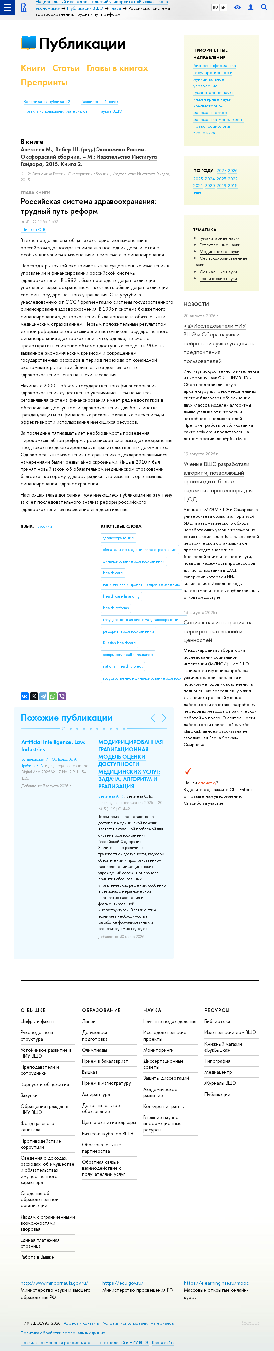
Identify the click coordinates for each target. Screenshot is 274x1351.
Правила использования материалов (55, 111)
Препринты (44, 82)
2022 (233, 179)
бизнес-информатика (214, 65)
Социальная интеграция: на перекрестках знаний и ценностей (218, 631)
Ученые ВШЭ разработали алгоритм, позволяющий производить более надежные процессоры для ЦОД (218, 481)
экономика (204, 133)
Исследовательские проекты (164, 1035)
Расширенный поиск (99, 101)
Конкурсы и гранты (164, 1106)
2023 (221, 179)
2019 (221, 185)
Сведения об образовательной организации (40, 1199)
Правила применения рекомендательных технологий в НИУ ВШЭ (85, 1342)
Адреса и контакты (82, 1323)
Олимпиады (94, 1050)
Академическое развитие (160, 1092)
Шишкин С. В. (33, 229)
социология (219, 126)
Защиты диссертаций (166, 1078)
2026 (232, 170)
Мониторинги (158, 1050)
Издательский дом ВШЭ (230, 1032)
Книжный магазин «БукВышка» (223, 1047)
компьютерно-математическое (210, 109)
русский (44, 526)
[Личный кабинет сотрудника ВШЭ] (251, 7)
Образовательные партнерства (101, 1147)
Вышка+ (90, 1072)
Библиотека (217, 1021)
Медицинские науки (219, 251)
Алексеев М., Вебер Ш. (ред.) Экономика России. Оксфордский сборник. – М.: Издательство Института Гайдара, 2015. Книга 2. (89, 157)
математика (205, 119)
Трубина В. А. (32, 766)
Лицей (89, 1021)
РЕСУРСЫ (217, 1010)
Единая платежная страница (40, 1243)
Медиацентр (218, 1072)
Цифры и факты (37, 1021)
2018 (233, 185)
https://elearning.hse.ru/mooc (216, 1283)
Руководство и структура (37, 1035)
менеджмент (231, 119)
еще (197, 192)
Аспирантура (96, 1094)
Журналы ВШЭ (220, 1083)
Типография (217, 1061)
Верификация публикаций (47, 101)
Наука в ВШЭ (110, 111)
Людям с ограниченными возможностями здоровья (48, 1222)
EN (223, 7)
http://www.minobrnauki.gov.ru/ (54, 1283)
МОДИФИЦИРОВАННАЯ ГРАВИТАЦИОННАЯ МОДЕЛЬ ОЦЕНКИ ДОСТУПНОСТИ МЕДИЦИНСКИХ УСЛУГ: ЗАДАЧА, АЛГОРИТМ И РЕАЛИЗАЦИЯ (130, 764)
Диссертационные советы (163, 1064)
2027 (221, 170)
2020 (210, 185)
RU (215, 7)
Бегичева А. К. (111, 796)
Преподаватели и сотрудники (40, 1070)
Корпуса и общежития (45, 1084)
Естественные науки (220, 245)
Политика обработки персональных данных (63, 1333)
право (199, 126)
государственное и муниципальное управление (212, 79)
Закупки (29, 1095)
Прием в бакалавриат (105, 1061)
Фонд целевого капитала (37, 1126)
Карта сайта (163, 1342)
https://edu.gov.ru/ (123, 1283)
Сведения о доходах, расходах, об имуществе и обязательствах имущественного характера (47, 1170)
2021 (198, 185)
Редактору (250, 1322)
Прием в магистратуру (106, 1083)
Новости (196, 304)
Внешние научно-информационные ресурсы (162, 1123)
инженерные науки (212, 99)
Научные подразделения (169, 1021)
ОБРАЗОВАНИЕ (101, 1010)
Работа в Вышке (37, 1257)
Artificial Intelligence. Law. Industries (53, 745)
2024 (210, 179)
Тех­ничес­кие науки (218, 278)
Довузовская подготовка (96, 1035)
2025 (198, 179)
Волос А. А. (68, 759)
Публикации (82, 43)
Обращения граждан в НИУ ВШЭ (44, 1109)
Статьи (66, 68)
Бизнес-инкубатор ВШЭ (107, 1133)
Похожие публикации (67, 717)
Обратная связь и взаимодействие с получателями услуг (103, 1168)
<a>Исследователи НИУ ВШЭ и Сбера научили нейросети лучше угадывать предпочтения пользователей (219, 343)
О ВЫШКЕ (33, 1010)
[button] (63, 728)
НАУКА (152, 1010)
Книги (33, 68)
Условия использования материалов (138, 1323)
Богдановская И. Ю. (38, 759)
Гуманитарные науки (220, 238)
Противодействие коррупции (41, 1144)
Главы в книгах (117, 68)
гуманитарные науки (213, 92)
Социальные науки (218, 272)
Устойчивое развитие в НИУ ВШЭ (46, 1053)
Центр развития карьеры (109, 1122)
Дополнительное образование (101, 1108)
